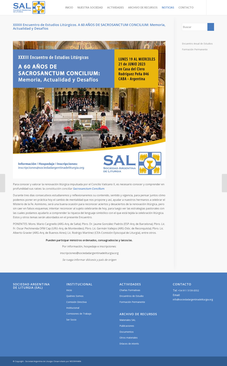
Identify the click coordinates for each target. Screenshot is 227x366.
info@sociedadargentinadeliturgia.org (193, 299)
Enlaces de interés (129, 343)
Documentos (126, 331)
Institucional (72, 307)
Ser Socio (71, 319)
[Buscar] (199, 7)
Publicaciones (126, 325)
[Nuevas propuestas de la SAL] (224, 183)
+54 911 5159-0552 (188, 290)
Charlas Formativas (129, 290)
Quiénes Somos (74, 296)
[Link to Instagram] (211, 7)
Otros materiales (128, 337)
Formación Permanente (195, 49)
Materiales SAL (127, 320)
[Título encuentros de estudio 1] (2, 183)
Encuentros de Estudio (131, 296)
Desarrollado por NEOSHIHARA (67, 361)
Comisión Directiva (76, 302)
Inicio (69, 290)
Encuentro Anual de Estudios (197, 43)
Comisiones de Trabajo (78, 313)
